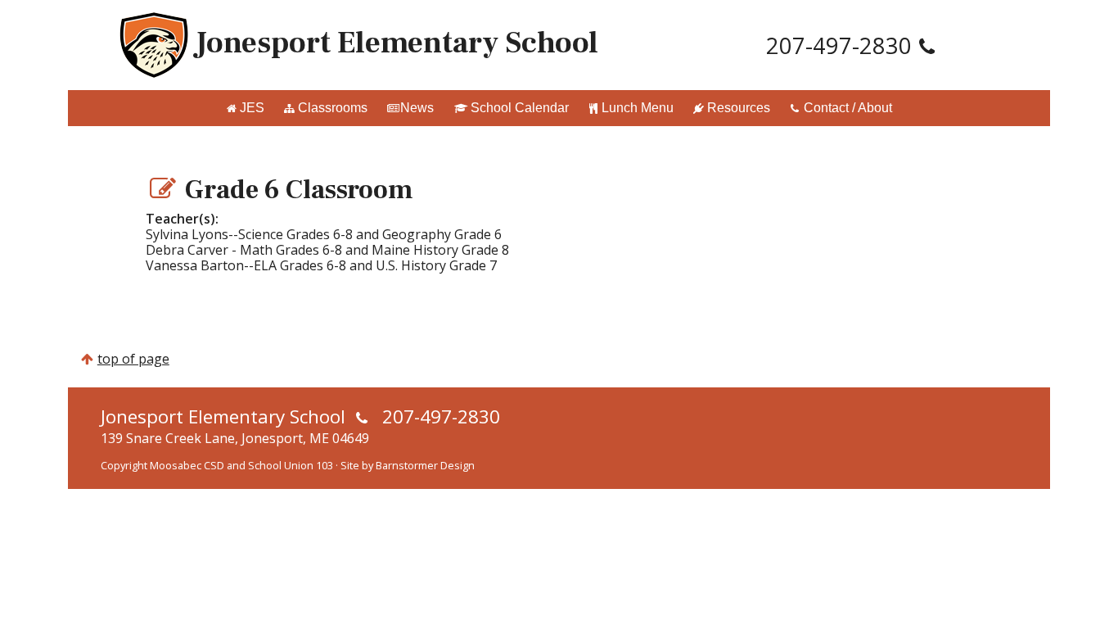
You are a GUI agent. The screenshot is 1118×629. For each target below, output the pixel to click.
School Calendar (520, 108)
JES (252, 108)
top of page (133, 359)
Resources (738, 108)
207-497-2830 (839, 45)
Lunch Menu (638, 108)
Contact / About (848, 108)
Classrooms (332, 108)
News (417, 108)
